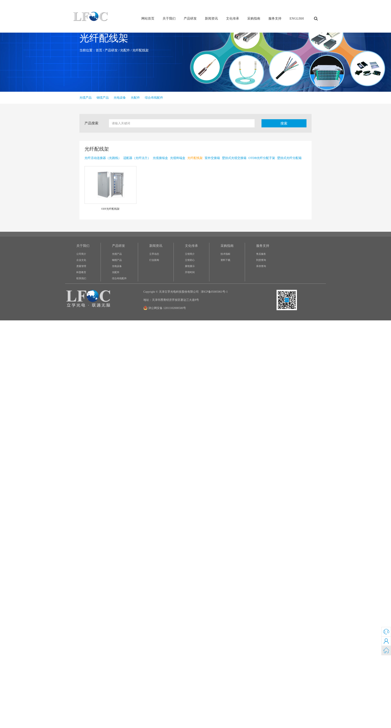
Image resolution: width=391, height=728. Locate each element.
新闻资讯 (211, 18)
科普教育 (81, 272)
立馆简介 (190, 254)
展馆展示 (190, 266)
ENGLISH (297, 18)
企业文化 (81, 260)
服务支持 (274, 18)
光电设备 (117, 266)
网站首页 (147, 18)
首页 (99, 50)
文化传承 (232, 18)
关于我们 (169, 18)
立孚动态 (154, 254)
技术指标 (225, 254)
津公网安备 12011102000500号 (167, 308)
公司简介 (81, 254)
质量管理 (81, 266)
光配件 (125, 50)
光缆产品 (117, 254)
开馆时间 (190, 272)
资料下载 (225, 260)
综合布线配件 (119, 278)
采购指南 (253, 18)
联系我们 (81, 278)
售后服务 (261, 254)
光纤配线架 (140, 50)
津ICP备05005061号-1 (214, 291)
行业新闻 (154, 260)
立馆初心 (190, 260)
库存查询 (261, 266)
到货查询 (261, 260)
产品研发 (190, 18)
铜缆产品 (117, 260)
